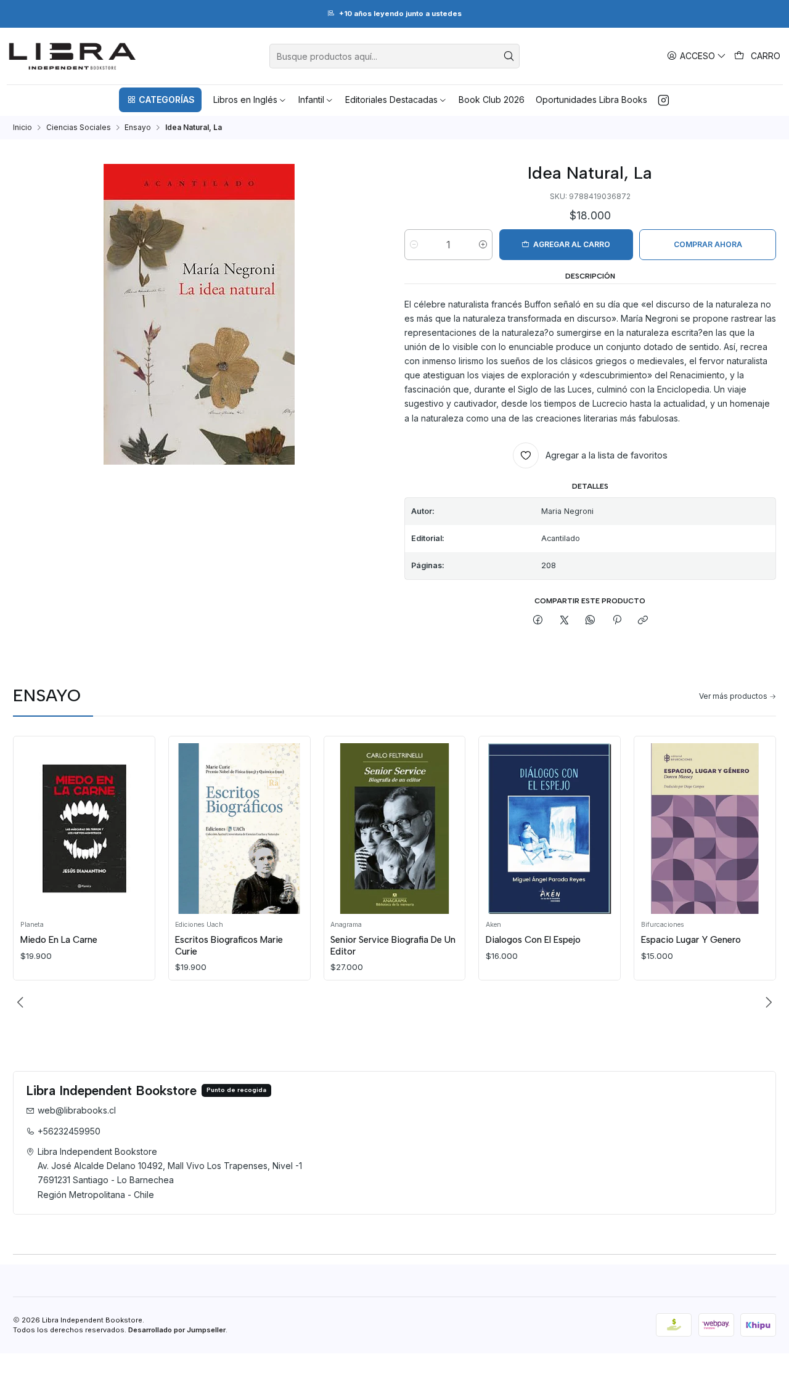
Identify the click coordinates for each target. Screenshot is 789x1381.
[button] (160, 100)
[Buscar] (509, 56)
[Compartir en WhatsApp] (590, 620)
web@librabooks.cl (77, 1110)
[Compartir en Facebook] (538, 620)
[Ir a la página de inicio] (72, 56)
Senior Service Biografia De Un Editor (393, 945)
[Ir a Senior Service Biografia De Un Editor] (394, 828)
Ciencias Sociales (78, 127)
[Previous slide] (22, 1002)
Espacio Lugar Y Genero (691, 939)
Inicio (22, 127)
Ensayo (138, 127)
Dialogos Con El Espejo (533, 939)
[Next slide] (767, 1002)
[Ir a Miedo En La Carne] (84, 828)
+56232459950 (69, 1131)
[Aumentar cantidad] (483, 244)
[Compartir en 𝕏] (564, 620)
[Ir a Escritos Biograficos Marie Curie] (239, 828)
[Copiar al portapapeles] (643, 620)
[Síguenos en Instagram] (663, 99)
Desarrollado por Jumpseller (177, 1330)
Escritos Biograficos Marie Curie (229, 945)
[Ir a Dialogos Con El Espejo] (550, 828)
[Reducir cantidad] (414, 244)
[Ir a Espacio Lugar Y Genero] (705, 828)
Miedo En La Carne (58, 939)
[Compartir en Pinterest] (617, 620)
